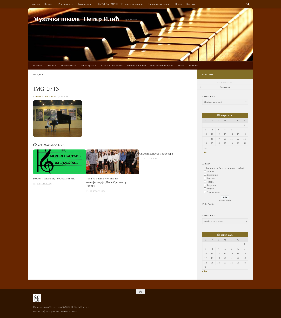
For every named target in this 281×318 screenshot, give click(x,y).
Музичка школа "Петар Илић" (77, 19)
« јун (204, 151)
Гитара (210, 181)
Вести (178, 4)
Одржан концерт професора (156, 153)
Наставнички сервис (159, 4)
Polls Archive (208, 204)
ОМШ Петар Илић (45, 96)
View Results (225, 200)
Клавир (210, 171)
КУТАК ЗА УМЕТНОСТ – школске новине (120, 4)
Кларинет (211, 185)
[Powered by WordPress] (44, 311)
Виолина (211, 178)
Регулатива (64, 4)
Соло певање (213, 192)
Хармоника (212, 174)
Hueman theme (70, 311)
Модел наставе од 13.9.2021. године (54, 178)
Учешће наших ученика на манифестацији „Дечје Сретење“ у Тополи (106, 182)
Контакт (190, 4)
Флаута (210, 188)
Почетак (35, 4)
